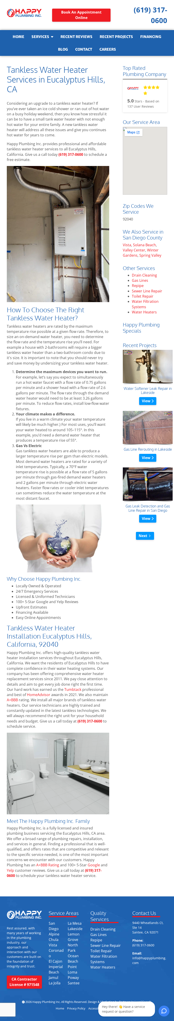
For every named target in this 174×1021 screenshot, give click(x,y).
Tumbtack (72, 689)
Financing (150, 36)
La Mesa (75, 923)
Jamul (53, 977)
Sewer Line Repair (147, 291)
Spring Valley (150, 255)
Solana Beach (144, 244)
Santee (74, 983)
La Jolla (54, 983)
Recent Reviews (76, 36)
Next (143, 535)
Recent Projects (116, 36)
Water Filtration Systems (145, 304)
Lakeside (75, 928)
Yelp (10, 870)
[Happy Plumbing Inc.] (24, 12)
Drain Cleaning (144, 275)
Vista (127, 244)
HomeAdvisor (38, 694)
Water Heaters (144, 312)
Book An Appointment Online (81, 15)
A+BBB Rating (47, 864)
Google (94, 864)
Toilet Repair (142, 296)
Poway (73, 977)
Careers (107, 49)
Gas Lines (140, 280)
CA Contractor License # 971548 (24, 982)
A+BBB (12, 699)
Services (40, 36)
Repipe (138, 285)
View (146, 400)
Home (18, 36)
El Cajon (55, 961)
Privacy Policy (76, 1008)
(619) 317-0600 (70, 154)
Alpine (54, 934)
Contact (83, 49)
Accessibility (96, 1008)
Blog (63, 49)
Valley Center (134, 250)
